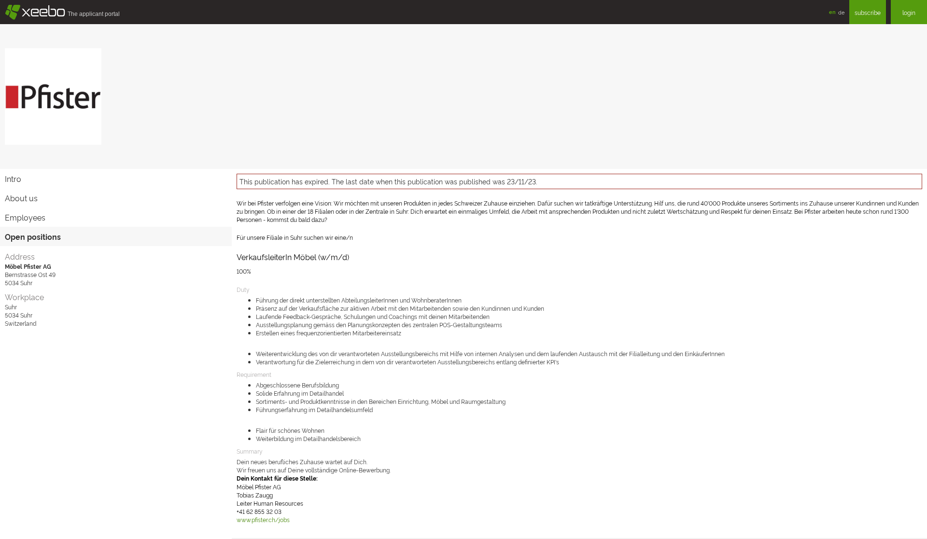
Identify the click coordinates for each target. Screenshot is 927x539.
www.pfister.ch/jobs (263, 519)
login (908, 12)
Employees (25, 217)
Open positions (33, 236)
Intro (13, 178)
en (832, 11)
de (841, 12)
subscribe (868, 12)
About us (21, 198)
